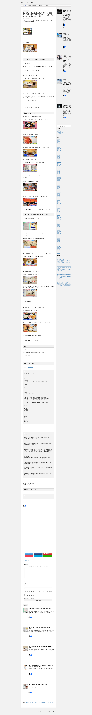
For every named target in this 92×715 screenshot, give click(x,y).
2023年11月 (59, 177)
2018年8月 (58, 249)
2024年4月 (58, 171)
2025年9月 (58, 151)
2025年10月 (59, 150)
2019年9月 (58, 234)
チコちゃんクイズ (26, 560)
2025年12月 (59, 148)
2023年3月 (58, 186)
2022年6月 (58, 196)
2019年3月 (58, 241)
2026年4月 (58, 143)
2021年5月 (58, 211)
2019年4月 (58, 240)
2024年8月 (58, 166)
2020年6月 (58, 224)
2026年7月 (58, 140)
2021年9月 (58, 207)
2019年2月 (58, 242)
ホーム (24, 5)
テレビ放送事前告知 (60, 132)
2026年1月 (58, 147)
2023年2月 (58, 187)
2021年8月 (58, 208)
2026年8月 (58, 139)
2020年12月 (59, 217)
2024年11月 (59, 163)
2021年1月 (58, 216)
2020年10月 (59, 219)
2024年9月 (58, 165)
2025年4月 (58, 157)
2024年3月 (58, 172)
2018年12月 (59, 245)
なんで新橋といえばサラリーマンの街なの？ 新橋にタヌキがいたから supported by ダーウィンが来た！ (67, 59)
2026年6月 (58, 141)
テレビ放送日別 (59, 133)
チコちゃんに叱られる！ (27, 2)
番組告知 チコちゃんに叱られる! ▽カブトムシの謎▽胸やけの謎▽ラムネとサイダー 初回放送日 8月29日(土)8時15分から (67, 13)
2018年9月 (58, 248)
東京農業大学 (25, 427)
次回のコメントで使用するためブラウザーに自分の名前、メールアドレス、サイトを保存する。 (38, 592)
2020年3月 (58, 227)
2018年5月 (58, 253)
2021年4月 (58, 212)
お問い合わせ (47, 5)
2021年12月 (59, 203)
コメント (26, 567)
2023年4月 (58, 185)
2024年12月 (59, 162)
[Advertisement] (38, 524)
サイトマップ (40, 5)
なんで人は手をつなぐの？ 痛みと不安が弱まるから (38, 684)
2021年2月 (58, 215)
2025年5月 (58, 156)
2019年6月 (58, 238)
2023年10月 (59, 178)
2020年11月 (59, 218)
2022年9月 (58, 193)
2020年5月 (58, 225)
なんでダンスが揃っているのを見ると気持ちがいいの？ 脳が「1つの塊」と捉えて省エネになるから (67, 83)
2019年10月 (59, 233)
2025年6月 (58, 155)
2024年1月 (58, 174)
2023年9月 (58, 179)
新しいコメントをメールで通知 (29, 595)
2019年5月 (58, 239)
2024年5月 (58, 170)
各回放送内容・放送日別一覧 (32, 5)
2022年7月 (58, 195)
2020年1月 (58, 230)
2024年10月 (59, 164)
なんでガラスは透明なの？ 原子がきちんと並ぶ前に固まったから (67, 36)
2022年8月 (58, 194)
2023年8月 (58, 180)
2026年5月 (58, 142)
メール (25, 583)
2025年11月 (59, 149)
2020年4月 (58, 226)
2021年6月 (58, 210)
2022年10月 (59, 192)
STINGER (55, 713)
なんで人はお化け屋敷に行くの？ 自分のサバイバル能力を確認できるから (67, 106)
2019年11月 (59, 232)
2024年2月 (58, 173)
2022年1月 (58, 202)
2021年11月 (59, 204)
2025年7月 (58, 154)
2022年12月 (59, 189)
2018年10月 (59, 247)
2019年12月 (59, 231)
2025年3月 (58, 158)
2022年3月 (58, 200)
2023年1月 (58, 188)
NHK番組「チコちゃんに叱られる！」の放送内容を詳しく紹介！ (46, 711)
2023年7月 (58, 181)
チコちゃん (58, 130)
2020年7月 (58, 223)
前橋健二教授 (30, 367)
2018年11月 (59, 246)
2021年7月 (58, 209)
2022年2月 (58, 201)
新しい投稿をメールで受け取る (29, 598)
